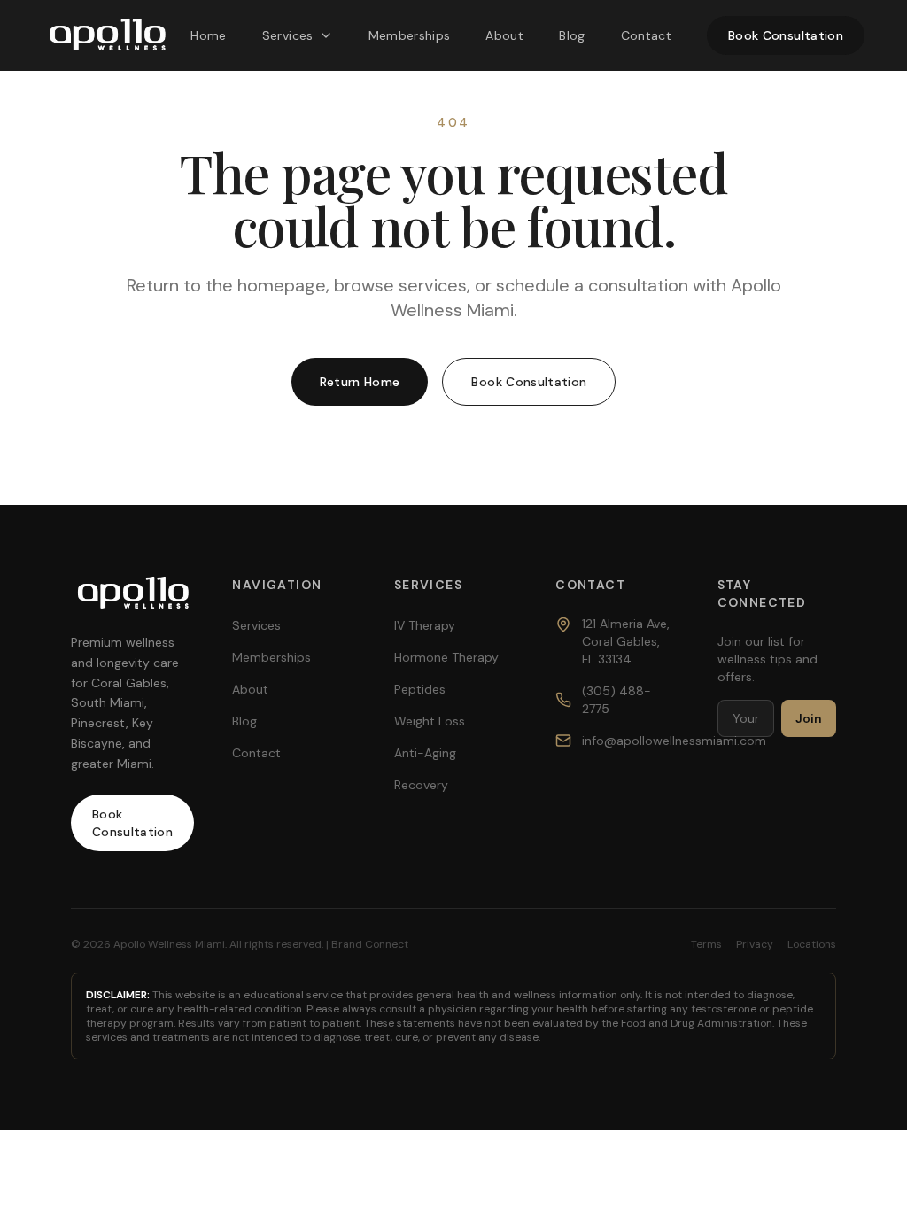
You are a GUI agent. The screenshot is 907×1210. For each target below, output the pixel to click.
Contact (646, 35)
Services (288, 35)
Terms (706, 944)
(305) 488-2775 (616, 700)
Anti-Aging (425, 753)
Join (808, 718)
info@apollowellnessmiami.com (674, 740)
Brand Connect (369, 944)
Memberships (409, 35)
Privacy (754, 944)
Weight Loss (429, 721)
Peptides (420, 689)
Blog (572, 35)
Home (208, 35)
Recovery (421, 785)
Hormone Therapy (446, 657)
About (504, 35)
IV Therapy (424, 625)
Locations (811, 944)
